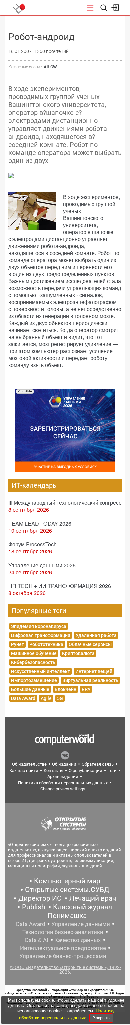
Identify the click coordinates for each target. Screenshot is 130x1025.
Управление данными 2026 (42, 565)
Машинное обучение (34, 653)
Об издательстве (29, 764)
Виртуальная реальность (90, 680)
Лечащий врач (92, 898)
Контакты (53, 770)
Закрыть (101, 1017)
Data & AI (36, 940)
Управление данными (80, 924)
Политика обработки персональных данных (63, 782)
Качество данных (77, 940)
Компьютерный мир (67, 881)
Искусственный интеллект (40, 671)
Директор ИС (40, 898)
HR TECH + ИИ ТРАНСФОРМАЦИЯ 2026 (59, 586)
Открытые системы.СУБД (67, 890)
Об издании (64, 764)
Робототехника (46, 644)
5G (60, 698)
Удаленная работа (96, 635)
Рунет (17, 644)
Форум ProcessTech (32, 544)
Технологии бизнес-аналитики (62, 932)
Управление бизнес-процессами (62, 956)
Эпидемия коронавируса (38, 626)
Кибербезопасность (33, 662)
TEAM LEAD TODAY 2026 (39, 523)
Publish (33, 907)
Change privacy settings (62, 788)
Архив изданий (62, 776)
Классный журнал (82, 907)
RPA (86, 689)
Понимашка (67, 916)
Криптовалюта (78, 653)
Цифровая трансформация (40, 635)
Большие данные (30, 689)
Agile (46, 698)
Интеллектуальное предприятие (63, 948)
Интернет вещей (93, 671)
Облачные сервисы (90, 644)
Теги (112, 770)
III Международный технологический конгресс (64, 502)
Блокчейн (65, 689)
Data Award (23, 698)
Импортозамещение (34, 680)
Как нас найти (23, 770)
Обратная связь (98, 764)
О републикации (85, 770)
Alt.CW (50, 66)
